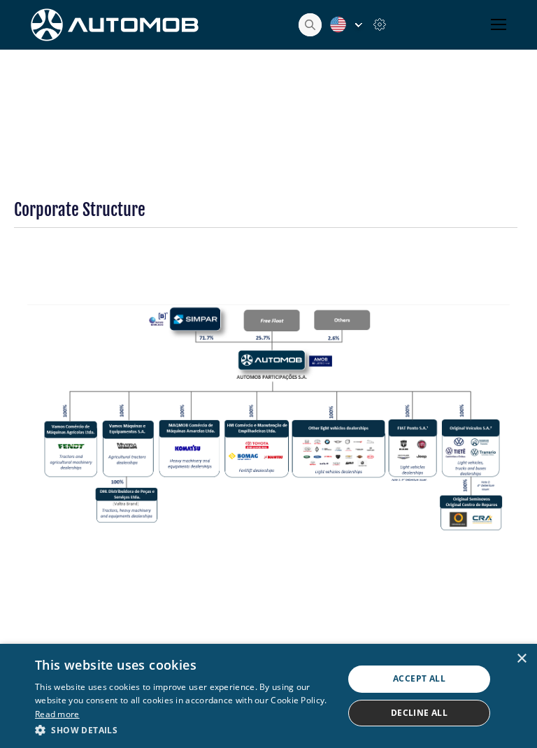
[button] (184, 729)
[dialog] (268, 696)
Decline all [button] (419, 713)
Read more (57, 714)
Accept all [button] (419, 678)
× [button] (521, 659)
